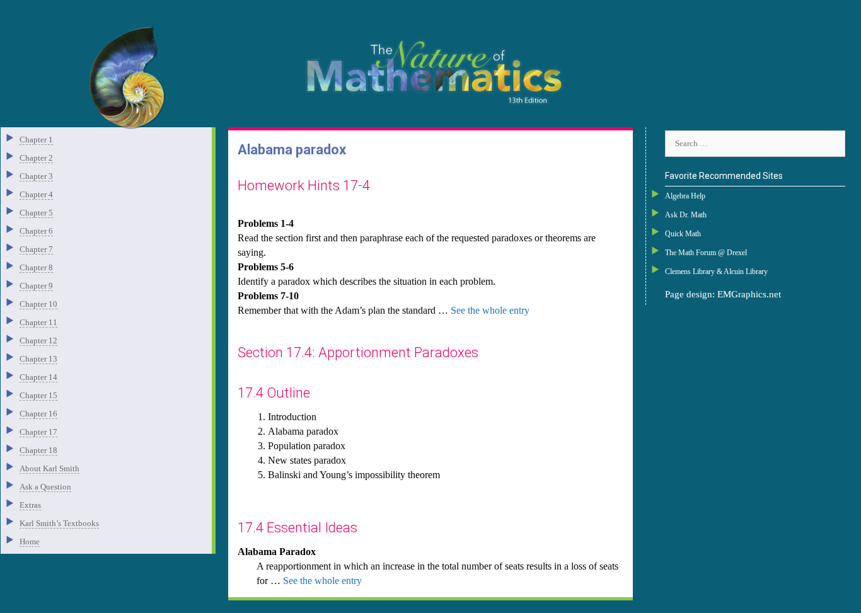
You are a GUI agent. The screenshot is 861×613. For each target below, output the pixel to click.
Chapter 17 (38, 432)
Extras (30, 505)
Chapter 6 (36, 231)
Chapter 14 (38, 377)
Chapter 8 (36, 267)
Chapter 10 (38, 304)
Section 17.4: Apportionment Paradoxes (358, 352)
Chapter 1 (36, 139)
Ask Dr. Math (686, 214)
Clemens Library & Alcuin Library (716, 271)
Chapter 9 (36, 285)
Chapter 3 (36, 176)
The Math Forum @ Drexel (706, 252)
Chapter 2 (36, 158)
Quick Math (683, 233)
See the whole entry (490, 310)
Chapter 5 (36, 212)
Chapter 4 (36, 194)
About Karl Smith (49, 468)
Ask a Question (45, 486)
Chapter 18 (38, 450)
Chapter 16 (38, 413)
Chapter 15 (38, 395)
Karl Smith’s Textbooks (59, 523)
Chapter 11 (38, 322)
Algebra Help (685, 196)
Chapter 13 (38, 359)
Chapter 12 (38, 340)
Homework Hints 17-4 (304, 185)
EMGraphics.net (749, 294)
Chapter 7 (36, 249)
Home (30, 541)
